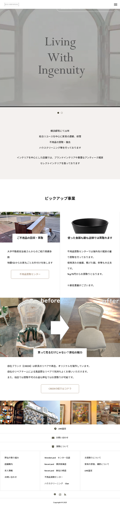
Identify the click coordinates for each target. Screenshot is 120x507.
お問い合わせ (11, 477)
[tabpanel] (60, 53)
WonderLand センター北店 (57, 458)
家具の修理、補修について (97, 464)
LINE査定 (88, 471)
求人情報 (9, 471)
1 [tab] (58, 113)
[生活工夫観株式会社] (13, 4)
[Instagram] (60, 494)
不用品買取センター (53, 477)
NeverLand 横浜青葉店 (55, 464)
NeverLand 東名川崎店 (55, 471)
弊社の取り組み (12, 458)
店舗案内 (9, 464)
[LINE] (55, 494)
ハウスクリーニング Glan (56, 484)
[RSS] (65, 494)
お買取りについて (93, 458)
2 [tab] (62, 113)
